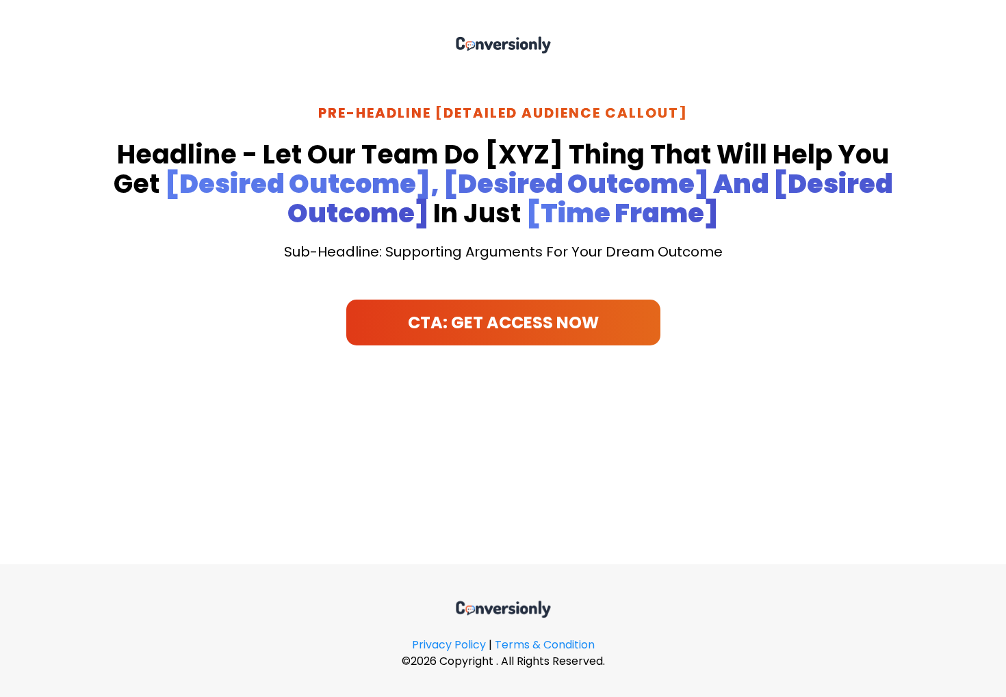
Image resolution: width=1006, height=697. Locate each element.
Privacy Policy (449, 645)
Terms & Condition (545, 645)
